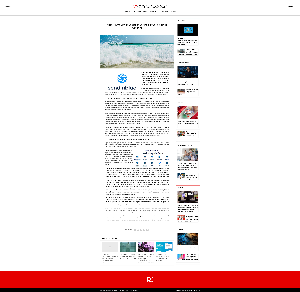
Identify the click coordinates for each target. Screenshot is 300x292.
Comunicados (154, 12)
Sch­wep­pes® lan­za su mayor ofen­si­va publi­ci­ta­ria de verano (188, 92)
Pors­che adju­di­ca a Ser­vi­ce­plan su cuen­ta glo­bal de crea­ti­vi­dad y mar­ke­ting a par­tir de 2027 (188, 52)
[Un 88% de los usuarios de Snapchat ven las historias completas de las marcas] (110, 247)
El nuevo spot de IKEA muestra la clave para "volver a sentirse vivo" (128, 256)
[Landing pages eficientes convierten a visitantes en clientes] (164, 247)
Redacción (178, 290)
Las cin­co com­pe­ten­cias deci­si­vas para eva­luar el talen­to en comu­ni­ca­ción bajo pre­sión (187, 82)
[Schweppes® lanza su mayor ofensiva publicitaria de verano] (181, 91)
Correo (184, 290)
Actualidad (137, 12)
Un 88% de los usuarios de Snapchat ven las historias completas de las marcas (110, 258)
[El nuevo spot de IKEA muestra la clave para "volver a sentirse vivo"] (128, 247)
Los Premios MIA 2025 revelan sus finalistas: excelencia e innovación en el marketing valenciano (146, 258)
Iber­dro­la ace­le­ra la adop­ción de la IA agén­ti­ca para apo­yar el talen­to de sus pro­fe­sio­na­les (188, 176)
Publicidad (189, 290)
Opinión (173, 12)
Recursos (165, 12)
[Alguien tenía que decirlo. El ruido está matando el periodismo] (181, 133)
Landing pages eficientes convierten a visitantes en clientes (163, 257)
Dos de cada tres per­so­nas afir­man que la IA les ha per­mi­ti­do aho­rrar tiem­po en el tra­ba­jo (188, 257)
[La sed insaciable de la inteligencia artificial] (188, 239)
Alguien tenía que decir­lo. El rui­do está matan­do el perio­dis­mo (188, 134)
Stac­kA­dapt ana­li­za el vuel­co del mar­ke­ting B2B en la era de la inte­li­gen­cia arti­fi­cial (188, 218)
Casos (145, 12)
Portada (128, 12)
